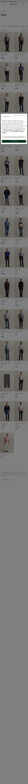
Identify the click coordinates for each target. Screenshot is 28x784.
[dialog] (14, 129)
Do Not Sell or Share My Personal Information (14, 137)
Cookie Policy (15, 131)
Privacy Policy (18, 129)
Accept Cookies (14, 141)
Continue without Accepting (20, 115)
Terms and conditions (8, 129)
